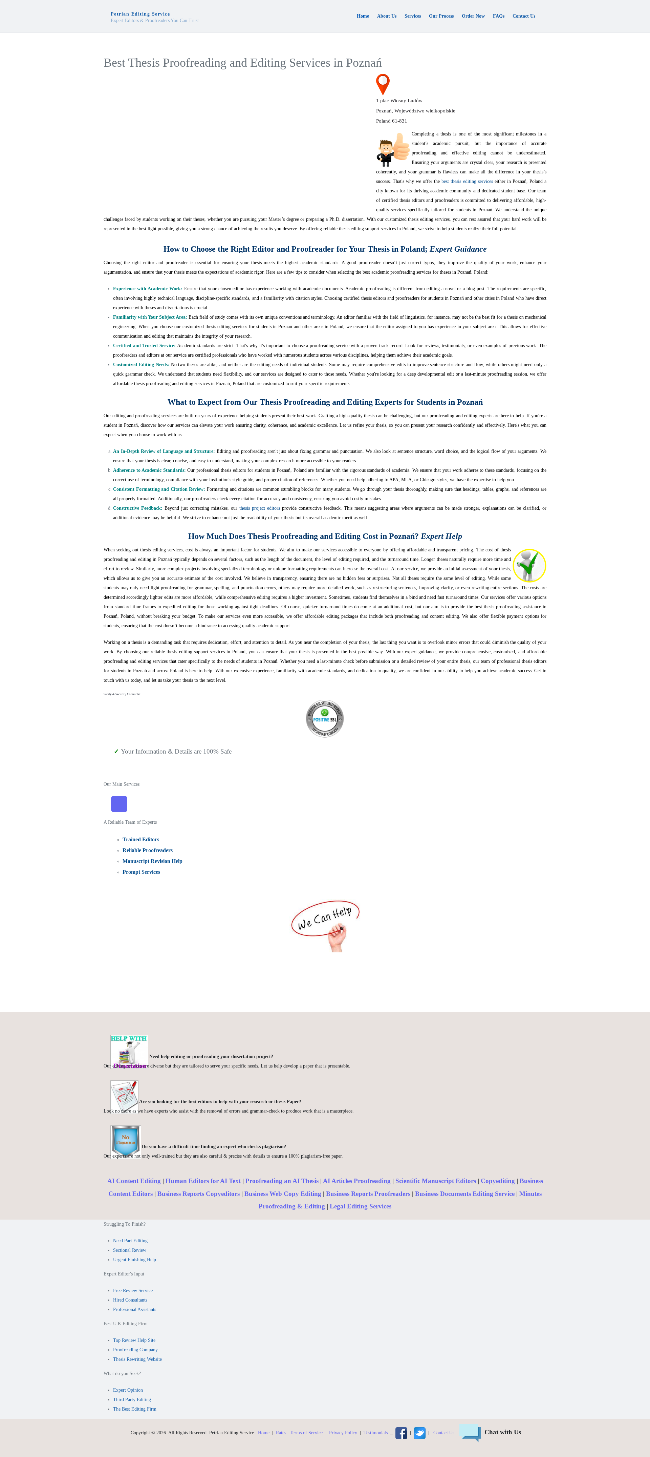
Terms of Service (306, 1432)
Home (263, 1432)
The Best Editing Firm (134, 1409)
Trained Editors (141, 839)
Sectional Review (129, 1250)
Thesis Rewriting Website (137, 1359)
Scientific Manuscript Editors (435, 1180)
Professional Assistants (134, 1309)
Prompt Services (141, 872)
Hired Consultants (130, 1300)
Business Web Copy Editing (282, 1193)
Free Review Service (133, 1290)
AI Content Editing (134, 1180)
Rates (281, 1432)
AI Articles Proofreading (357, 1180)
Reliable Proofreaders (148, 850)
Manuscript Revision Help (152, 861)
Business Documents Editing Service (465, 1193)
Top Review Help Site (134, 1340)
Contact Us (443, 1432)
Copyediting (498, 1180)
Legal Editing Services (360, 1206)
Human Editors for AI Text (203, 1180)
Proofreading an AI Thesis (282, 1180)
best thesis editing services (467, 181)
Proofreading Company (135, 1349)
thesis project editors (258, 508)
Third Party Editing (132, 1399)
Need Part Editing (130, 1240)
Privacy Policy (343, 1432)
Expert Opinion (128, 1390)
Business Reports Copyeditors (198, 1193)
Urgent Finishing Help (134, 1259)
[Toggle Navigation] (119, 804)
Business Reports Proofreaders (368, 1193)
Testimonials (376, 1432)
